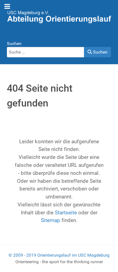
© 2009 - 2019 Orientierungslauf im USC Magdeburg (59, 255)
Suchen (14, 43)
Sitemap (50, 220)
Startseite (66, 212)
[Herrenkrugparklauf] (59, 16)
